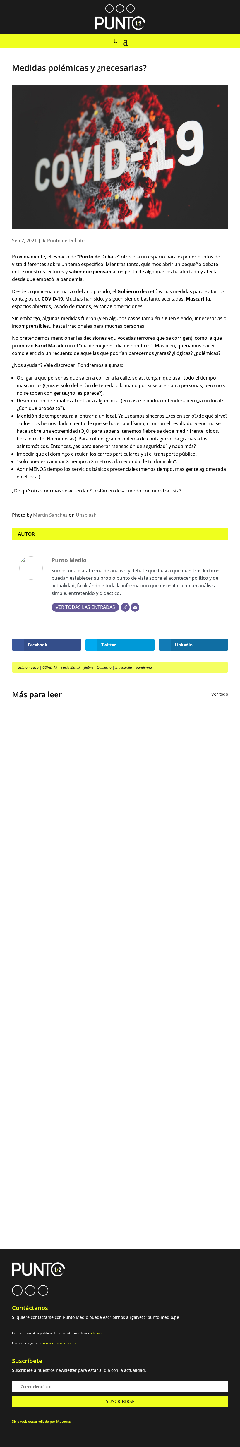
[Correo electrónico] (135, 607)
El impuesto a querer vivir (51, 849)
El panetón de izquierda (49, 1023)
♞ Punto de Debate (63, 240)
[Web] (125, 607)
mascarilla (123, 667)
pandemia (144, 667)
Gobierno (104, 667)
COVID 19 (49, 667)
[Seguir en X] (120, 8)
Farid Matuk (70, 667)
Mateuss (63, 1421)
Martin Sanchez (50, 515)
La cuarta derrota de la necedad (60, 1070)
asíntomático (28, 667)
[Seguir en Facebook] (109, 8)
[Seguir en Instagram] (130, 8)
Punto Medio (69, 560)
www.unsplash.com (59, 1342)
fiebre (88, 667)
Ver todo (219, 694)
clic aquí (97, 1333)
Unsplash (86, 515)
